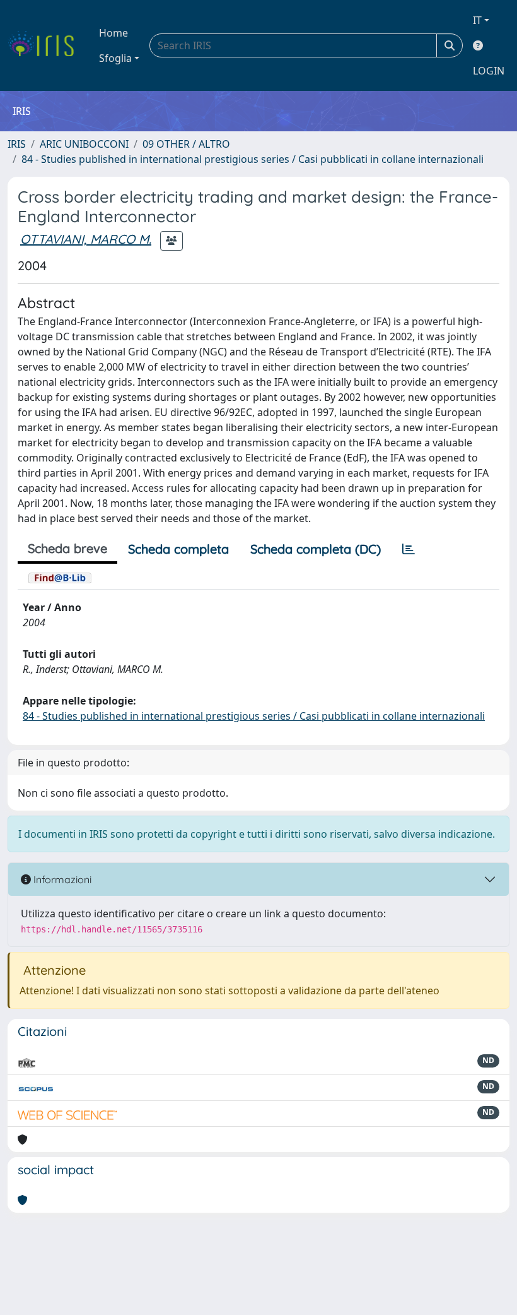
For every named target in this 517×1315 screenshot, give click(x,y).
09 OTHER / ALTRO (186, 144)
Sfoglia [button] (115, 58)
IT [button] (477, 20)
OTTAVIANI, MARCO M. (85, 239)
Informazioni (61, 879)
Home (113, 33)
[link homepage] (46, 45)
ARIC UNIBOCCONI (84, 144)
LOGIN (488, 71)
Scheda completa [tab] (178, 549)
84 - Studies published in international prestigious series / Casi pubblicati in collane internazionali (252, 159)
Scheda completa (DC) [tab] (315, 549)
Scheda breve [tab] (67, 548)
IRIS (17, 144)
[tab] (409, 549)
